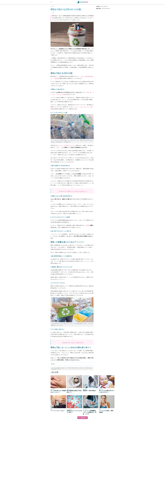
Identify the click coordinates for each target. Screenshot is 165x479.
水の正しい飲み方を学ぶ (77, 342)
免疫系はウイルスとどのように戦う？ (74, 411)
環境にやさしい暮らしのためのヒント (77, 191)
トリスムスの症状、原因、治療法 (106, 411)
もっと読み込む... (82, 417)
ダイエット (69, 389)
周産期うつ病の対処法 (89, 390)
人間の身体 (52, 389)
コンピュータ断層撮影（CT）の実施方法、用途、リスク (89, 412)
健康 (51, 409)
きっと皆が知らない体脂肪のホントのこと (58, 391)
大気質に (87, 225)
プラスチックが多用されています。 (66, 145)
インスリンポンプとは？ (58, 410)
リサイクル (52, 6)
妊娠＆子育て (85, 389)
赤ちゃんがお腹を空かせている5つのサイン (106, 391)
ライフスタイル (69, 409)
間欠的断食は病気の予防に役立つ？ (74, 391)
